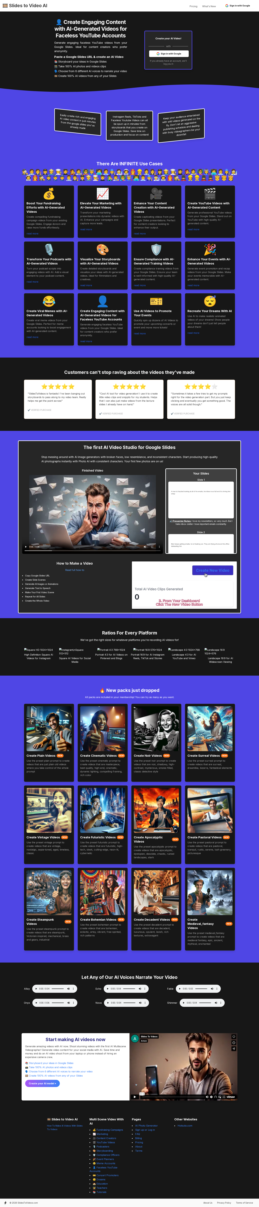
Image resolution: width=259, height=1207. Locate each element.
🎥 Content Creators (104, 1138)
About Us (207, 1202)
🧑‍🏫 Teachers (100, 1187)
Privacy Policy (224, 1202)
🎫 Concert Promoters (106, 1175)
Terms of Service (244, 1202)
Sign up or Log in (145, 1129)
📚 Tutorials (99, 1192)
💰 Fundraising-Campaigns (108, 1129)
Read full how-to (74, 569)
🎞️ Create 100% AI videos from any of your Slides (54, 1075)
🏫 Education (100, 1183)
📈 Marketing (100, 1133)
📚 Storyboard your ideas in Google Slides (49, 1063)
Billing (138, 1138)
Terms (138, 1150)
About (138, 1146)
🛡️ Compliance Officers (106, 1154)
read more (32, 233)
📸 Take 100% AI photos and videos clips (48, 1067)
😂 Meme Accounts (104, 1163)
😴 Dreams (99, 1179)
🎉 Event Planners (103, 1159)
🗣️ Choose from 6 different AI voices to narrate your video (59, 1071)
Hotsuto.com (185, 1125)
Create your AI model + (42, 1083)
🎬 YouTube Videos (104, 1142)
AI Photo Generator (146, 1125)
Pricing (193, 6)
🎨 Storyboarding (103, 1150)
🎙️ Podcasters (101, 1146)
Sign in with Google (240, 5)
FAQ (137, 1133)
